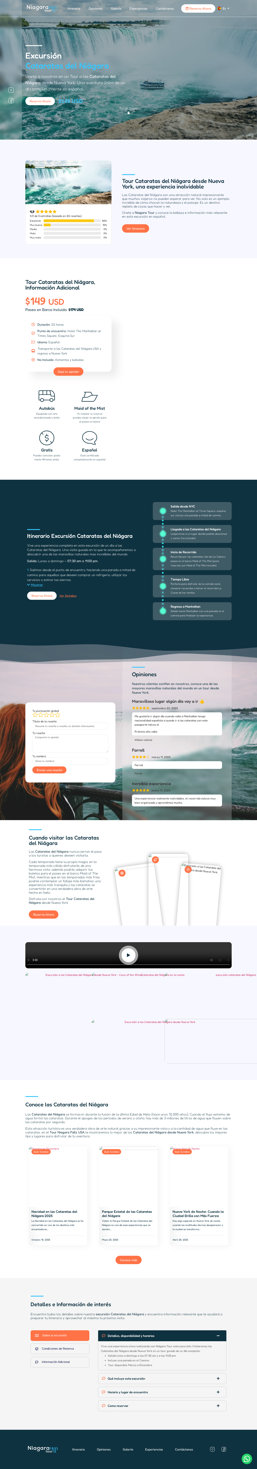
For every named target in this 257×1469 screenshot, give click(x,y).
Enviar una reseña (49, 770)
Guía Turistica (41, 1151)
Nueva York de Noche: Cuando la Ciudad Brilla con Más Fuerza (198, 1214)
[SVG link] (42, 8)
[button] (35, 584)
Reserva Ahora (199, 8)
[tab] (60, 1335)
